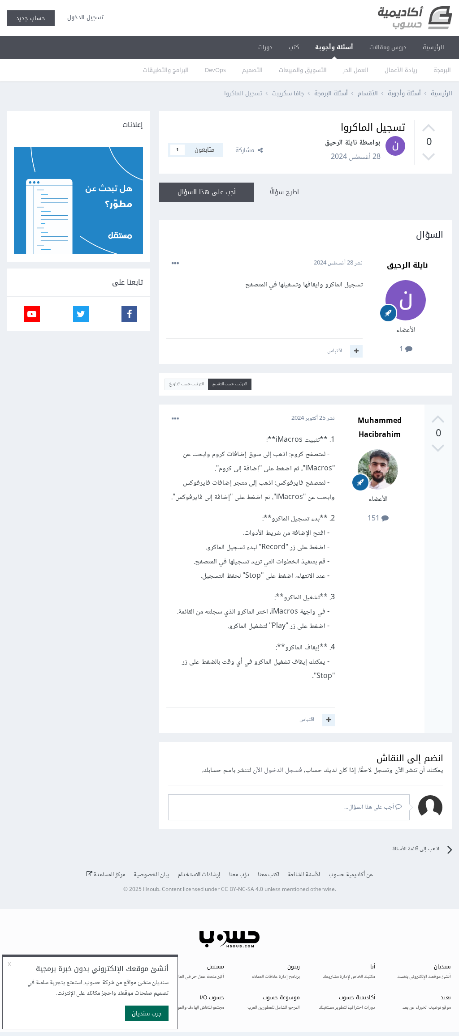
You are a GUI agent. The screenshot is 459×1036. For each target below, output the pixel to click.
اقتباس (334, 351)
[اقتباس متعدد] (356, 351)
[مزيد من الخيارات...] (175, 263)
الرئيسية (433, 47)
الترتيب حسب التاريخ (186, 384)
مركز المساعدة (108, 875)
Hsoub (151, 890)
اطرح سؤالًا (284, 192)
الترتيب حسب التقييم (229, 384)
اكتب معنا (268, 875)
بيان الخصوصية (151, 875)
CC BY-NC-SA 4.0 (242, 890)
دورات (265, 47)
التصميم (252, 70)
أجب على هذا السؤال (207, 192)
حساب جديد (30, 18)
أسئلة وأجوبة (334, 47)
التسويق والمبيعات (303, 70)
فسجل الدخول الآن (277, 770)
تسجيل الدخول (84, 17)
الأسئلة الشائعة (304, 875)
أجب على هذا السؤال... (369, 807)
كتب (294, 47)
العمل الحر (355, 70)
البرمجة (442, 70)
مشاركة (246, 150)
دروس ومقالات (388, 47)
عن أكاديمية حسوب (351, 875)
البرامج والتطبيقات (166, 70)
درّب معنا (239, 875)
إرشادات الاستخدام (199, 875)
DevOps (215, 70)
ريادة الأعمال (401, 70)
